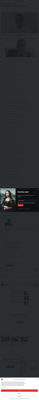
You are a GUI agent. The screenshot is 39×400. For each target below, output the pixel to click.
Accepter (19, 390)
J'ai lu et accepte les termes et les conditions (27, 202)
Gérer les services (4, 387)
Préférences (20, 396)
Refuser (19, 393)
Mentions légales (26, 398)
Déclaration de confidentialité (20, 398)
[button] (37, 379)
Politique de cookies (12, 398)
